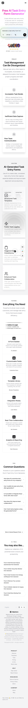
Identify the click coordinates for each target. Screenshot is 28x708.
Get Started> (14, 429)
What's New (14, 664)
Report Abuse (14, 673)
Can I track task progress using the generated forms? (13, 510)
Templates (14, 655)
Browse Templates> (14, 390)
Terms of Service (14, 679)
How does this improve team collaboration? (12, 502)
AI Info (14, 662)
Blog (14, 692)
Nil (13, 698)
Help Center (14, 670)
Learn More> (14, 409)
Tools (14, 657)
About (14, 690)
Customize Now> (14, 370)
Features (14, 653)
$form (14, 683)
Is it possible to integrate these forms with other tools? (13, 494)
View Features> (14, 449)
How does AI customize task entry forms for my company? (12, 479)
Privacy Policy (14, 681)
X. (7, 699)
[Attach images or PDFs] (3, 34)
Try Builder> (14, 350)
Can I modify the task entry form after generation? (13, 487)
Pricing (14, 659)
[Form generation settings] (15, 34)
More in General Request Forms (14, 532)
